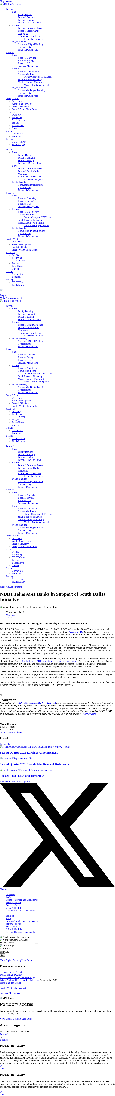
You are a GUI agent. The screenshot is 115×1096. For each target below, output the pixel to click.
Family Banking (25, 14)
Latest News (18, 125)
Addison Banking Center (12, 972)
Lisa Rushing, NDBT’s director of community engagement (48, 661)
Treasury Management (28, 66)
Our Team (17, 101)
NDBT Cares (18, 120)
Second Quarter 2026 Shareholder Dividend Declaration (34, 764)
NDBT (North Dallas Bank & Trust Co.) (37, 703)
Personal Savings (26, 20)
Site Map (10, 894)
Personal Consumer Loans (30, 28)
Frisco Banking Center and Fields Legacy (19, 980)
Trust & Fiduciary (20, 106)
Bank (14, 12)
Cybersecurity (24, 47)
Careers (15, 128)
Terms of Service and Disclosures (22, 900)
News (9, 617)
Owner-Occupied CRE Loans (38, 77)
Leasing (9, 139)
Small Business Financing (30, 79)
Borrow (15, 25)
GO (2, 955)
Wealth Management (21, 104)
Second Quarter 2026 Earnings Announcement (29, 752)
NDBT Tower (18, 141)
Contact (9, 131)
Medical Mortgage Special (36, 85)
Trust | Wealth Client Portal (24, 109)
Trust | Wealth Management (13, 988)
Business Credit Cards (28, 71)
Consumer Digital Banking (30, 44)
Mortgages (23, 33)
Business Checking (27, 58)
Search (3, 942)
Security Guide (13, 905)
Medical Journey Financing (31, 82)
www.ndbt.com (89, 713)
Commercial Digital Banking (31, 90)
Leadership (17, 117)
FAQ (8, 897)
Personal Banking (26, 17)
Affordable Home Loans (29, 36)
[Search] (36, 943)
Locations (16, 136)
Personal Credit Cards (28, 30)
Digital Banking (19, 41)
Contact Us (17, 133)
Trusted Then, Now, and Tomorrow (22, 775)
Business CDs (24, 63)
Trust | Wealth (12, 98)
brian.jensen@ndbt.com (11, 732)
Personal (10, 9)
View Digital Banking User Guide (16, 960)
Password (4, 951)
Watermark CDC (76, 632)
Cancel (3, 1068)
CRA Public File (14, 908)
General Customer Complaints (20, 910)
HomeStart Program (33, 39)
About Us (10, 112)
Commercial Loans (27, 74)
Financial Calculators (28, 49)
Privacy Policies (13, 902)
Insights (15, 123)
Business (10, 52)
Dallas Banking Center (11, 974)
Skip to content (7, 1)
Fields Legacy (18, 144)
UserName (5, 948)
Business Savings (26, 60)
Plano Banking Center (10, 983)
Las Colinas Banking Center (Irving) (17, 977)
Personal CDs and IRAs (29, 22)
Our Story (16, 114)
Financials (5, 744)
